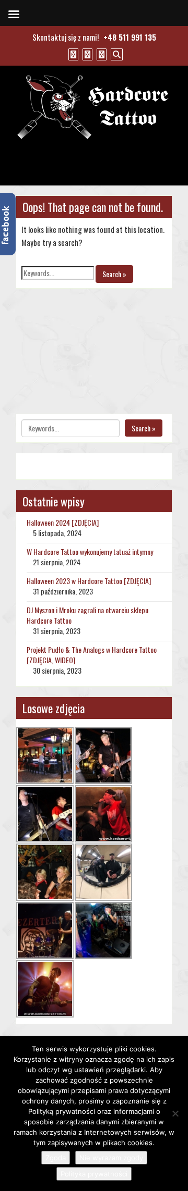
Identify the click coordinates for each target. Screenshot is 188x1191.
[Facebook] (72, 53)
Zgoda (55, 1157)
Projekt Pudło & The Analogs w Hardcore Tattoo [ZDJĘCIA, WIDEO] (92, 654)
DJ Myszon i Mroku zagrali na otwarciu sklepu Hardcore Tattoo (87, 615)
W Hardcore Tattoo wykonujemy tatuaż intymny (90, 551)
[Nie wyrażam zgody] (175, 1113)
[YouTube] (86, 53)
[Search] (115, 53)
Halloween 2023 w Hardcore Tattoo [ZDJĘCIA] (89, 580)
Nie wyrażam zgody (111, 1157)
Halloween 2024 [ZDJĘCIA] (63, 522)
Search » (114, 273)
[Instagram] (100, 53)
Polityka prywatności (94, 1174)
